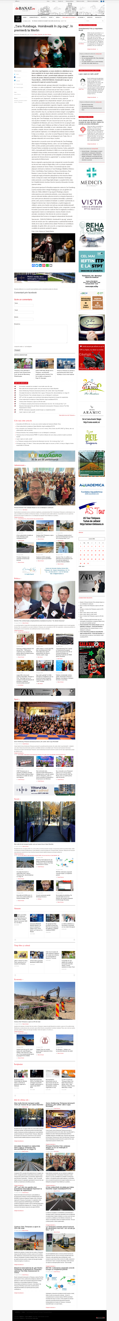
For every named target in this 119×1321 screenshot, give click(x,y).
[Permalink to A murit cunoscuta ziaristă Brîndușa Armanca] (45, 885)
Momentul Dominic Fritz (87, 104)
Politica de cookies (80, 1)
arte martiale (20, 754)
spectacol (21, 100)
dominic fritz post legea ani (23, 632)
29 (80, 563)
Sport (51, 17)
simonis (25, 1033)
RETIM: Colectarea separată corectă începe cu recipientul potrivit (37, 410)
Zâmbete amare (92, 25)
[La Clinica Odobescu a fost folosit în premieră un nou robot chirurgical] (68, 917)
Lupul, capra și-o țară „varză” (27, 412)
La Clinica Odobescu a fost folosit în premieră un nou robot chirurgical (68, 925)
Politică (43, 17)
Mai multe (98, 17)
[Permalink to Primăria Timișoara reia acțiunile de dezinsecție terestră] (25, 547)
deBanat (39, 899)
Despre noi (60, 1)
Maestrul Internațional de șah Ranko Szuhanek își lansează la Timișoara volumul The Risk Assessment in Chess (28, 1270)
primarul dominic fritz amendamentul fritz (34, 518)
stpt (58, 855)
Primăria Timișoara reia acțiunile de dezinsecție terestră (23, 558)
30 (84, 563)
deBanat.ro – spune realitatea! (26, 1316)
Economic (81, 17)
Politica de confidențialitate (92, 1)
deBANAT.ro (59, 9)
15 (80, 554)
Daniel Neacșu (26, 743)
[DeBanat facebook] (102, 2)
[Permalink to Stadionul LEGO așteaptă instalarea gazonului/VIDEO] (45, 547)
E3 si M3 (21, 855)
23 (84, 559)
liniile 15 (25, 855)
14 (103, 550)
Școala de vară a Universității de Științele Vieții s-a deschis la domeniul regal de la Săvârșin (20, 1083)
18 (91, 554)
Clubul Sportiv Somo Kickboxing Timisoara (33, 754)
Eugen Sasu (81, 89)
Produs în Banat (83, 117)
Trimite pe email (19, 84)
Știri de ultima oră (21, 1100)
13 (99, 550)
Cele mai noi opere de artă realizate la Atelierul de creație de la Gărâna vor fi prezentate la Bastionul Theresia (52, 955)
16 (18, 855)
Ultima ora (85, 25)
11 (91, 550)
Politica (17, 578)
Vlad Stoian (25, 509)
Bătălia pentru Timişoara (87, 56)
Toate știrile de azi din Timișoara (66, 415)
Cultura (35, 34)
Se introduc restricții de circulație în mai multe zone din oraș (46, 21)
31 (88, 563)
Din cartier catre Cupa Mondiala (49, 754)
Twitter (17, 74)
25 (91, 559)
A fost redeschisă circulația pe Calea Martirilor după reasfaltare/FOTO (38, 399)
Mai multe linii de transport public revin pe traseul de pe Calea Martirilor (39, 388)
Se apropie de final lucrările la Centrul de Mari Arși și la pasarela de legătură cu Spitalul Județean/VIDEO (52, 927)
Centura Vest (21, 1033)
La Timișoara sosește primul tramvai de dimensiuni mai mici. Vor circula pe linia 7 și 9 (42, 403)
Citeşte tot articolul (18, 517)
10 (88, 550)
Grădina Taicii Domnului (85, 70)
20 (99, 554)
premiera (16, 100)
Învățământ (18, 1064)
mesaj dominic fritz (22, 518)
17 (88, 554)
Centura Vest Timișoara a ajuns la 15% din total (32, 401)
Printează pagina (19, 87)
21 (103, 554)
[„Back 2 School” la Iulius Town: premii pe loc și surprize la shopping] (21, 954)
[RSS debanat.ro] (104, 2)
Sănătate (89, 17)
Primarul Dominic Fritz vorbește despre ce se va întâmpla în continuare (38, 395)
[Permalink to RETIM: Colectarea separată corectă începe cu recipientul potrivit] (64, 862)
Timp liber (40, 34)
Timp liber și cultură (68, 17)
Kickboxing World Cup (60, 754)
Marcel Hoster (21, 540)
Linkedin (18, 80)
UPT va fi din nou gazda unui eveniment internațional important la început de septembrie (43, 397)
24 (88, 559)
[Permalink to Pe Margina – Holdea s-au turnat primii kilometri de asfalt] (64, 1039)
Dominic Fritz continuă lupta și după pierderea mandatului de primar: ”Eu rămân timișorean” (39, 620)
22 (80, 559)
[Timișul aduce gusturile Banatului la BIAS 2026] (37, 954)
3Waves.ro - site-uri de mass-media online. (29, 1318)
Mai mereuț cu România (87, 106)
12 (95, 550)
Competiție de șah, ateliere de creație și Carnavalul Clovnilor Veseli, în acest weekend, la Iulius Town (68, 964)
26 (95, 559)
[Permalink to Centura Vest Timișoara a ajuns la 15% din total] (45, 525)
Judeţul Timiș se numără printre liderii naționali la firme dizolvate (44, 1051)
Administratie (19, 465)
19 (95, 554)
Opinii (57, 17)
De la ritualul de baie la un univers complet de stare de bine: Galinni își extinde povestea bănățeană (91, 122)
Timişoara (20, 102)
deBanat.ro (81, 135)
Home (48, 1)
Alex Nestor (40, 657)
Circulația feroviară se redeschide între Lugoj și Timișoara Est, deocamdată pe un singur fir (44, 393)
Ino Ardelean (20, 685)
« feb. (80, 566)
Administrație (33, 17)
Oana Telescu (48, 34)
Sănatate (17, 908)
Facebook (18, 77)
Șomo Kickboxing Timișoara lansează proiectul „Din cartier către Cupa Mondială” (41, 390)
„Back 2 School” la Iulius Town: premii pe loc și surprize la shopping (20, 962)
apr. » (83, 566)
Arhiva (53, 1)
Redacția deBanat (69, 1)
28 (103, 559)
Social (16, 799)
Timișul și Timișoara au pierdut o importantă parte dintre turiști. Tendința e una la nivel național (66, 372)
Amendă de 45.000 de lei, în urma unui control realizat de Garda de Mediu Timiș (24, 897)
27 (99, 559)
